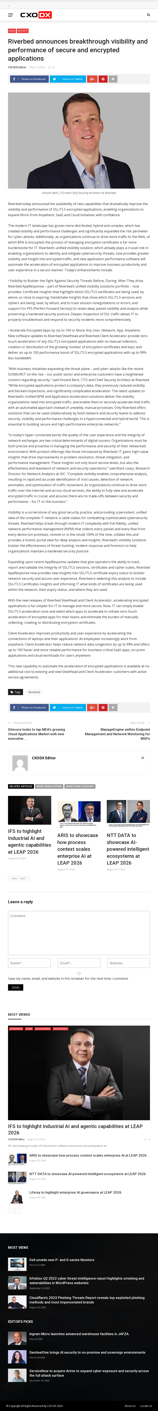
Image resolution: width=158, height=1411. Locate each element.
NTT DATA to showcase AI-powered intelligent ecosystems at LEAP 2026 (128, 849)
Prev (14, 878)
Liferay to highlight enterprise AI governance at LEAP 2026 (75, 1192)
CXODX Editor (17, 67)
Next (23, 878)
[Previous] (11, 1210)
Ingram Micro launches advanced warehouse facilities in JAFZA (79, 1334)
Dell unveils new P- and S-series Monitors (61, 1260)
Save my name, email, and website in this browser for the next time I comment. (68, 978)
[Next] (18, 1210)
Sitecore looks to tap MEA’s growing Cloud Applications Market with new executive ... (36, 734)
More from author (49, 786)
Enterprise (16, 1028)
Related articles (21, 786)
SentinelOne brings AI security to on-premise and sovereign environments (87, 1352)
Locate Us (146, 1406)
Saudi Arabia (43, 1028)
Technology (60, 1028)
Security (23, 30)
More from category (80, 786)
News (12, 30)
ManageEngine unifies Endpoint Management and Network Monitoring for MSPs (117, 734)
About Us (130, 1406)
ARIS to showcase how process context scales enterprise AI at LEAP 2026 (77, 849)
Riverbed (34, 692)
